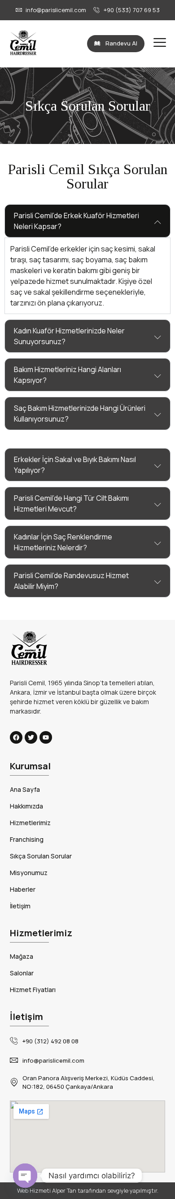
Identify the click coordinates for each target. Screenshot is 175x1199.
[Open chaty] (25, 1175)
